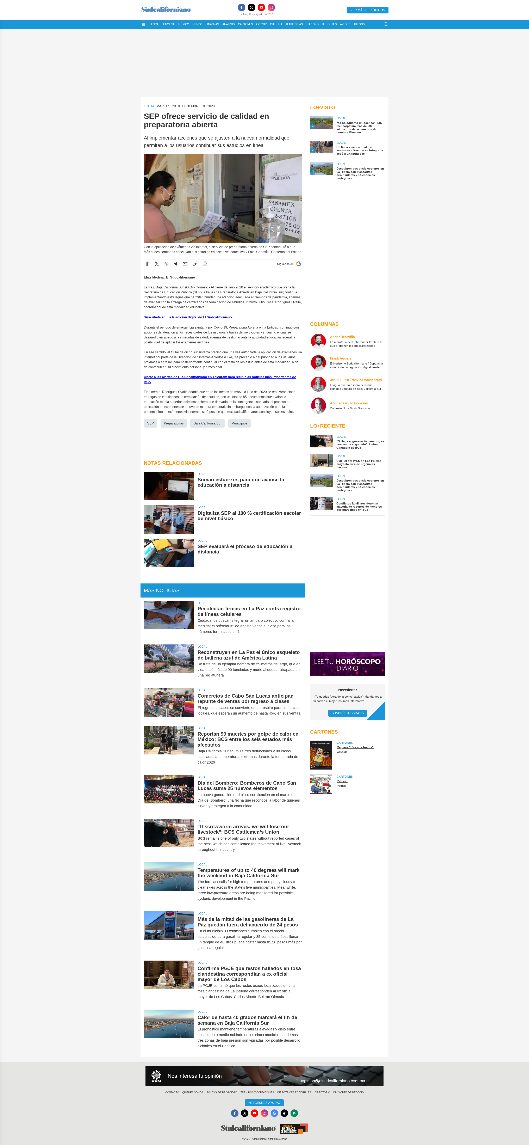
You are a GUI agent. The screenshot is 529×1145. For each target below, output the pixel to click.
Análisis (228, 24)
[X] (251, 7)
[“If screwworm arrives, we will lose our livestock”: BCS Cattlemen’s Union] (169, 838)
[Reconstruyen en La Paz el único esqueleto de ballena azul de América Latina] (169, 663)
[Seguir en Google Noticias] (298, 264)
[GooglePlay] (294, 1113)
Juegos (359, 24)
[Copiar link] (195, 264)
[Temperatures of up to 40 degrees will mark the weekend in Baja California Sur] (169, 884)
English (169, 24)
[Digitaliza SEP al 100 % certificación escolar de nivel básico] (169, 519)
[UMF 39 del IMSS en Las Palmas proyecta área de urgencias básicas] (321, 461)
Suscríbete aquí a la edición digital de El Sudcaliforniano (188, 317)
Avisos (345, 24)
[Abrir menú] (143, 24)
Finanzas (212, 24)
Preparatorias (174, 423)
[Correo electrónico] (185, 264)
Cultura (276, 24)
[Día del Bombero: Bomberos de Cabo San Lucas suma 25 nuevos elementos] (169, 794)
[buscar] (386, 24)
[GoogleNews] (274, 1113)
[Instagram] (271, 7)
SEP (150, 423)
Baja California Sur (208, 423)
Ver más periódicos (367, 10)
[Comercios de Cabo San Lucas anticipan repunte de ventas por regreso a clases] (169, 704)
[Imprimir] (205, 264)
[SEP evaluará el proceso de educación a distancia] (169, 553)
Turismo (312, 24)
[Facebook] (241, 7)
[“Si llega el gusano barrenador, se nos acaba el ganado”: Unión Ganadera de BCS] (321, 442)
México (183, 24)
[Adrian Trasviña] (318, 341)
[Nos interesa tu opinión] (264, 1076)
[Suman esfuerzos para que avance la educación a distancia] (169, 486)
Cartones (245, 24)
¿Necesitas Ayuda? (264, 1102)
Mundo (197, 24)
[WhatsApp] (166, 264)
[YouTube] (261, 7)
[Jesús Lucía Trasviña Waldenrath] (318, 384)
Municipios (239, 423)
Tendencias (294, 24)
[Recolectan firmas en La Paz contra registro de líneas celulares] (169, 620)
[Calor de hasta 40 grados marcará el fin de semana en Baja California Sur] (169, 1032)
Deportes (329, 24)
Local (155, 24)
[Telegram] (176, 264)
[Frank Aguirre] (318, 362)
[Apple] (284, 1113)
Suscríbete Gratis (348, 713)
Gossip (261, 24)
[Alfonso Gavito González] (318, 405)
